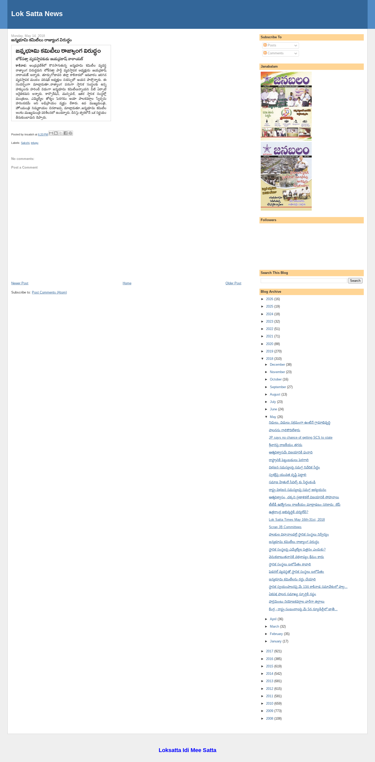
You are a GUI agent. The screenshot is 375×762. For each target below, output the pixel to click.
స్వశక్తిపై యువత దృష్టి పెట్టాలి (287, 475)
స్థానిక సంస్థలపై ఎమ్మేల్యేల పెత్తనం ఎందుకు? (297, 549)
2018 (270, 359)
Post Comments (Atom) (49, 292)
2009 (270, 711)
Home (127, 283)
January (276, 641)
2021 (270, 336)
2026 (270, 299)
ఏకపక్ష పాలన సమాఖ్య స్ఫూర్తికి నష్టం (292, 594)
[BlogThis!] (55, 133)
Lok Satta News (37, 14)
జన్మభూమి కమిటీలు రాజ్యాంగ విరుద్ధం (41, 39)
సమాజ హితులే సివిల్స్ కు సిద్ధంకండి (292, 482)
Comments (275, 53)
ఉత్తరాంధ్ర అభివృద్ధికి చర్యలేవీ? (288, 512)
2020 (270, 344)
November (278, 372)
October (276, 379)
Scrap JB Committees (285, 527)
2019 (270, 351)
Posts (271, 45)
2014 (270, 674)
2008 (270, 718)
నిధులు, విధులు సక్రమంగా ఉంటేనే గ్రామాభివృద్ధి (299, 422)
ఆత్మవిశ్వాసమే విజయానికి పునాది (290, 452)
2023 (270, 321)
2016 (270, 659)
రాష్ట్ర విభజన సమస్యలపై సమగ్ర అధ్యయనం (297, 490)
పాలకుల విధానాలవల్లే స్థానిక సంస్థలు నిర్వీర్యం (299, 534)
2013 (270, 681)
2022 (270, 329)
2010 (270, 703)
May (273, 417)
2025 (270, 306)
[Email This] (51, 133)
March (275, 626)
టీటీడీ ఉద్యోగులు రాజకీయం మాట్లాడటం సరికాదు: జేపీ (304, 504)
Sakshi (25, 142)
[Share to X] (60, 133)
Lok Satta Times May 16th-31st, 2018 (297, 520)
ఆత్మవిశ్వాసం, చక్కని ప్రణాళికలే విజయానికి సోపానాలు (304, 497)
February (277, 634)
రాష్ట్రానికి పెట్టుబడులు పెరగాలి (289, 460)
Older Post (233, 283)
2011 (270, 696)
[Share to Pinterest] (70, 133)
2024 (270, 314)
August (275, 394)
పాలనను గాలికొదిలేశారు (284, 430)
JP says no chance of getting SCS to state (300, 437)
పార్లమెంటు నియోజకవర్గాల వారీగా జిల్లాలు (296, 601)
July (273, 402)
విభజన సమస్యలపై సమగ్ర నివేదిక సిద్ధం (294, 467)
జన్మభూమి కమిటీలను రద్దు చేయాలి (292, 579)
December (278, 364)
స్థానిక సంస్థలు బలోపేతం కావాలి (290, 564)
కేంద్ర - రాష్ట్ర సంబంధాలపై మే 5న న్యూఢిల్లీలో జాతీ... (303, 609)
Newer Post (19, 283)
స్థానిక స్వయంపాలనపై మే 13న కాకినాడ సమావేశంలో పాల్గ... (308, 587)
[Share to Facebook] (65, 133)
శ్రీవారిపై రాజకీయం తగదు (285, 445)
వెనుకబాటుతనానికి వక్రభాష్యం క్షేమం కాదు (296, 557)
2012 (270, 689)
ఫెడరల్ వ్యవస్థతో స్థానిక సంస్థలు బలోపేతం (296, 572)
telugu (34, 142)
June (274, 409)
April (274, 619)
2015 (270, 666)
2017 (270, 651)
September (278, 387)
